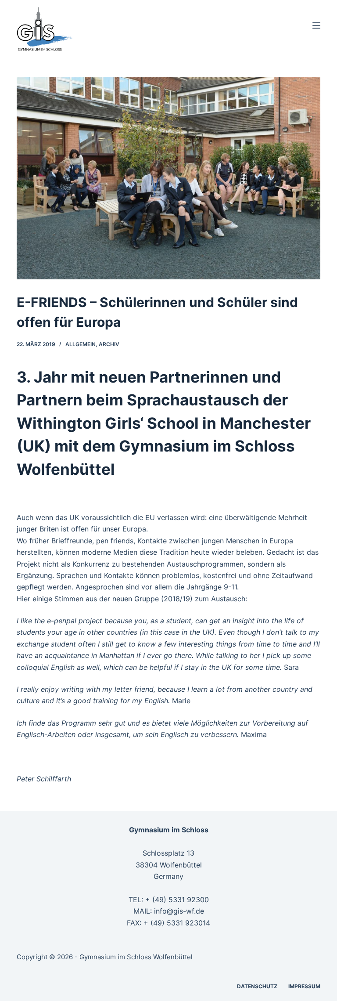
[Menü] (316, 25)
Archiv (109, 344)
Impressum (304, 986)
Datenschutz (257, 986)
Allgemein (80, 344)
